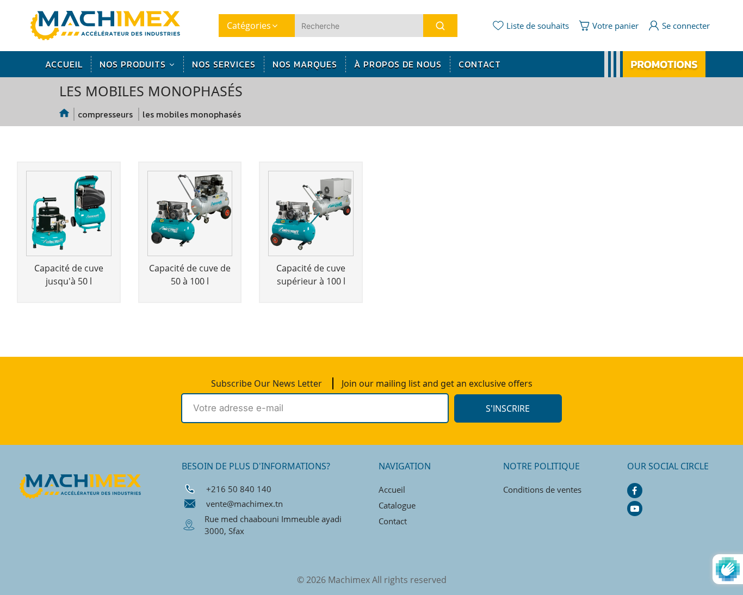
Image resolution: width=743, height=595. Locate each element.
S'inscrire (508, 408)
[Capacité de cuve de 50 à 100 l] (190, 215)
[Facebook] (634, 490)
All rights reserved (409, 580)
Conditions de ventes (542, 489)
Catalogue (397, 505)
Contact (393, 521)
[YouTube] (634, 508)
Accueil (392, 489)
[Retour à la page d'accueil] (64, 114)
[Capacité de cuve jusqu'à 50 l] (69, 215)
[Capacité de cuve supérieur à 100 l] (311, 215)
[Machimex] (109, 24)
